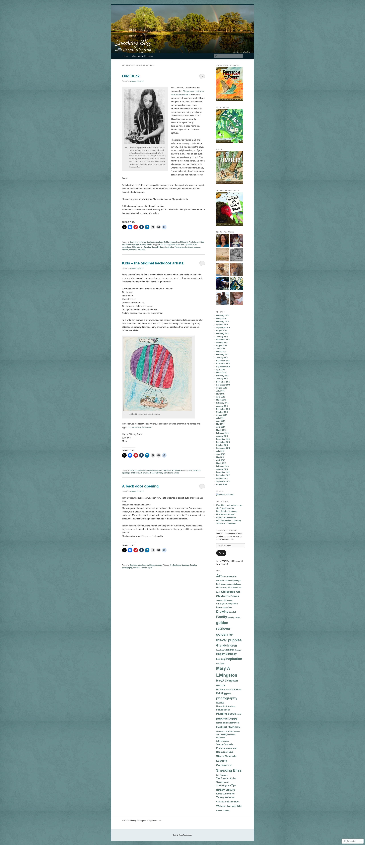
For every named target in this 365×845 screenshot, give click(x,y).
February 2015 (222, 402)
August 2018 (221, 330)
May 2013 (220, 457)
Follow (221, 553)
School (190, 247)
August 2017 (221, 345)
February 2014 (222, 433)
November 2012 (223, 475)
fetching (231, 617)
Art (190, 470)
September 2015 (223, 384)
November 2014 (223, 409)
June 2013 (220, 454)
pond (239, 714)
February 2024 (222, 315)
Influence (196, 242)
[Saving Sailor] (222, 299)
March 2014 (221, 430)
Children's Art (185, 242)
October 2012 (222, 478)
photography (127, 567)
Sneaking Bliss (229, 770)
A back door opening (140, 486)
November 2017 (223, 339)
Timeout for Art (222, 782)
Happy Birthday (158, 247)
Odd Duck (130, 76)
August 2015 (221, 387)
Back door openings (138, 242)
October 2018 (222, 324)
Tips (233, 785)
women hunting (223, 810)
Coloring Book (221, 604)
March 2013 (221, 463)
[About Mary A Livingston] (222, 241)
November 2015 (223, 381)
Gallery (237, 617)
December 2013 (223, 439)
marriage (220, 663)
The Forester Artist (226, 778)
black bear (232, 587)
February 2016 (222, 375)
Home (125, 56)
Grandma (229, 649)
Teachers (133, 249)
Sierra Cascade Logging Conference (226, 760)
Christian (219, 600)
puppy (233, 718)
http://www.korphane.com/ (140, 427)
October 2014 (222, 412)
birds (218, 587)
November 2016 (223, 363)
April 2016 (220, 369)
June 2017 (220, 348)
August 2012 (221, 484)
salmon (237, 731)
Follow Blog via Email (227, 530)
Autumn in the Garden (226, 517)
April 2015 (220, 396)
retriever (230, 731)
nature (220, 685)
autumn (219, 580)
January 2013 (222, 469)
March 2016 (221, 372)
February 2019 (222, 321)
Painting (221, 693)
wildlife (237, 806)
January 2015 (222, 406)
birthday (224, 588)
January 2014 (222, 436)
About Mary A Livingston (142, 56)
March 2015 (221, 399)
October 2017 (222, 342)
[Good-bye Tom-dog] (236, 270)
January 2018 (222, 336)
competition (233, 603)
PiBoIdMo (220, 703)
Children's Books (227, 596)
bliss (239, 587)
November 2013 (223, 442)
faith (231, 612)
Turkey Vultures (225, 797)
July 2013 (220, 451)
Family (221, 616)
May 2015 (220, 393)
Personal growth (132, 244)
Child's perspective (171, 242)
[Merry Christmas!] (236, 284)
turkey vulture (225, 789)
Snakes (125, 249)
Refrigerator (220, 731)
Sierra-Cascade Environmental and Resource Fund (226, 748)
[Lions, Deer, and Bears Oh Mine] (236, 255)
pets (228, 693)
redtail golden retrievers (227, 722)
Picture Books (223, 709)
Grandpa (238, 650)
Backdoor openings (155, 242)
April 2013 (220, 460)
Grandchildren (226, 645)
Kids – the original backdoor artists (152, 263)
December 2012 (223, 472)
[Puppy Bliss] (222, 270)
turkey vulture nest (225, 793)
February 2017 (222, 354)
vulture (220, 801)
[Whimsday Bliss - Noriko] (236, 241)
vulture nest (232, 801)
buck (218, 592)
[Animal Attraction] (222, 255)
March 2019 (221, 318)
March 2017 (221, 351)
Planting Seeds (146, 244)
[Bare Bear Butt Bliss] (222, 284)
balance (237, 584)
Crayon (219, 607)
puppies (222, 718)
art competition (229, 576)
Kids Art (178, 470)
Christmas (228, 600)
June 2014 (220, 421)
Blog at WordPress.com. (182, 835)
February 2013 (222, 466)
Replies (141, 249)
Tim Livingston (223, 785)
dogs (229, 607)
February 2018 (222, 333)
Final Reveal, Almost (225, 514)
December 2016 (223, 360)
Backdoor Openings (184, 244)
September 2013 (223, 448)
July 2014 (220, 418)
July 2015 (220, 390)
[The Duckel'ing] (236, 299)
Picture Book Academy (226, 706)
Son (165, 472)
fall (234, 612)
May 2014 (220, 423)
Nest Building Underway (226, 511)
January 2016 (222, 378)
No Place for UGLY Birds (228, 689)
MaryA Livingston (227, 680)
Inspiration (169, 247)
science (197, 247)
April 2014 (220, 426)
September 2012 (223, 481)
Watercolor (223, 806)
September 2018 (223, 327)
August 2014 (221, 415)
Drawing (147, 247)
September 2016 (223, 366)
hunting (220, 659)
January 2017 (222, 357)
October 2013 (222, 445)
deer (225, 607)
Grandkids (220, 650)
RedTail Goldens (228, 727)
